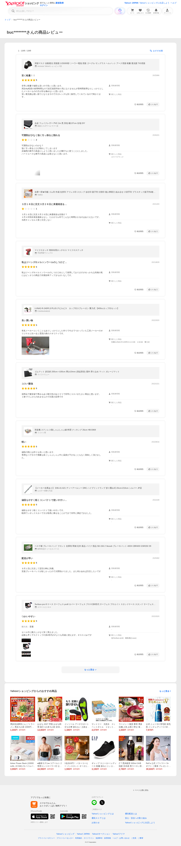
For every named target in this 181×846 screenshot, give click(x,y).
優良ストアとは (98, 818)
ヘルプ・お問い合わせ (121, 838)
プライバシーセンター (65, 838)
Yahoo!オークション (101, 834)
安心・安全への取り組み (136, 818)
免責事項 (99, 838)
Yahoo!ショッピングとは (103, 814)
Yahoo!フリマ (119, 834)
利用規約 (78, 838)
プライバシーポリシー (46, 838)
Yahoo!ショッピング (65, 834)
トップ (7, 20)
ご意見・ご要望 (137, 838)
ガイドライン (89, 838)
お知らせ (96, 822)
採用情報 (107, 838)
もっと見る (164, 691)
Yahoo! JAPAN (131, 3)
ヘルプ (173, 3)
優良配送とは (131, 814)
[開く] (35, 346)
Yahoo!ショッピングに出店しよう (154, 3)
